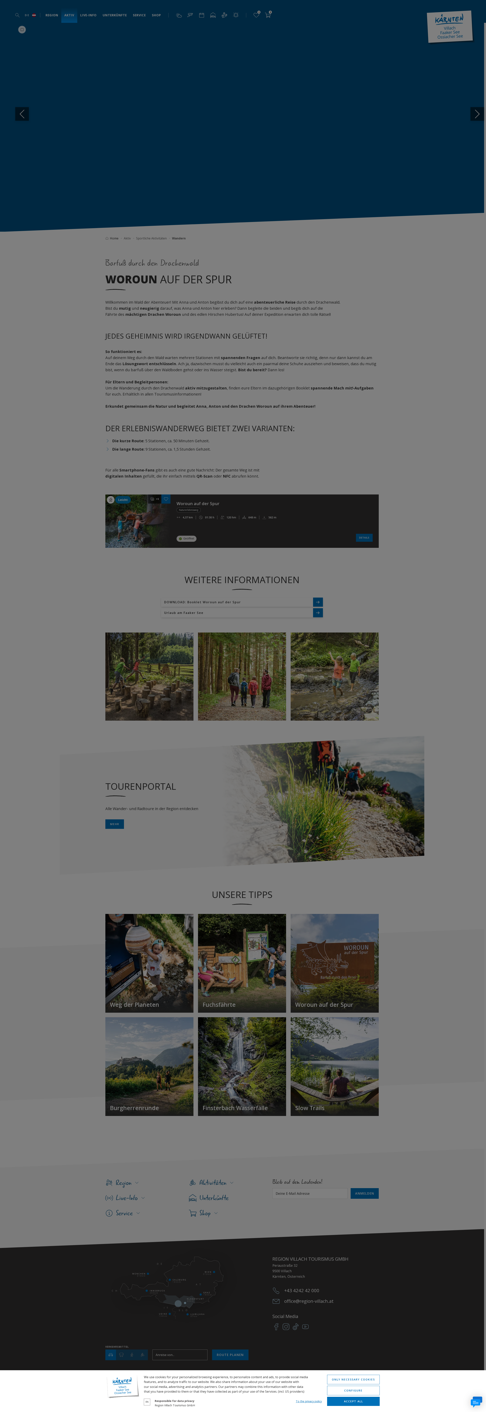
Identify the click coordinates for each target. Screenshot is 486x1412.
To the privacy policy (309, 1401)
